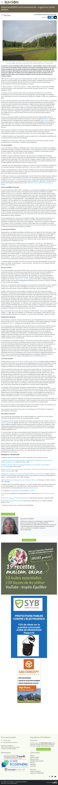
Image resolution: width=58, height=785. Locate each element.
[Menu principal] (2, 2)
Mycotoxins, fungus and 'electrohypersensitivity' (15, 498)
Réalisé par (49, 782)
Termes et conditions (35, 771)
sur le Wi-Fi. (32, 490)
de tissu (17, 255)
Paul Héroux (11, 323)
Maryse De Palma (34, 759)
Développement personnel (36, 761)
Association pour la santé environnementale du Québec (21, 179)
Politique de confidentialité (37, 773)
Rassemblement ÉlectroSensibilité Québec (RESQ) (24, 361)
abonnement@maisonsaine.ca (10, 742)
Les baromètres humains (15, 500)
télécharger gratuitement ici (30, 488)
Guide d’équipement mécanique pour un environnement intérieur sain (19, 480)
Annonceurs (33, 766)
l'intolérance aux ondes (17, 490)
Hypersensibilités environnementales (42, 14)
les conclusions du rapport (23, 105)
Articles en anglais (34, 757)
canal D (13, 193)
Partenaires (33, 764)
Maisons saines (53, 14)
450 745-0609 (6, 740)
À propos (32, 755)
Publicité (32, 762)
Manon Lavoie (44, 120)
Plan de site (33, 769)
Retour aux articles (8, 514)
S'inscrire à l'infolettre (29, 540)
